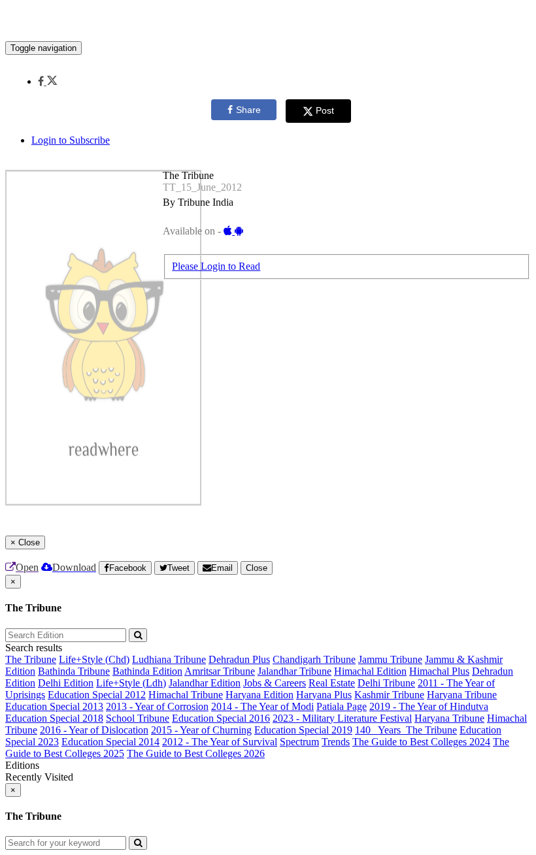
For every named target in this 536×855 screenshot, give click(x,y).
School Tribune (137, 718)
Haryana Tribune (462, 694)
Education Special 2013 (54, 706)
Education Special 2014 (110, 741)
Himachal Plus (439, 671)
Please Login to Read (216, 266)
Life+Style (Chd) (94, 659)
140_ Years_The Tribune (406, 729)
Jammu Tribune (390, 659)
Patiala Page (341, 706)
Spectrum (299, 741)
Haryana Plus (324, 694)
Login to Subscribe (70, 140)
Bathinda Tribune (74, 671)
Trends (336, 741)
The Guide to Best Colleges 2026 (196, 753)
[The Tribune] (268, 21)
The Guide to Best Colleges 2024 (421, 741)
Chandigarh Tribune (314, 659)
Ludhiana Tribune (169, 659)
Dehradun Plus (239, 659)
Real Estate (332, 682)
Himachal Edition (370, 671)
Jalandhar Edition (205, 682)
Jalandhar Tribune (294, 671)
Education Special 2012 (97, 694)
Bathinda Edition (147, 671)
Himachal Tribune (185, 694)
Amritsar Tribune (219, 671)
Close (256, 568)
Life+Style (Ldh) (131, 682)
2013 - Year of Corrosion (157, 706)
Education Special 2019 (303, 729)
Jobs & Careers (274, 682)
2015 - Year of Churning (201, 729)
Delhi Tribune (386, 682)
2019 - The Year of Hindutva (428, 706)
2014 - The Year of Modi (262, 706)
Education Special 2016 (221, 718)
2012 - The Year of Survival (219, 741)
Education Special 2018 (54, 718)
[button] (47, 81)
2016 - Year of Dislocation (94, 729)
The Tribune (30, 659)
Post (325, 110)
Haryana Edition (259, 694)
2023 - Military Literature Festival (342, 718)
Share (248, 110)
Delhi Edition (65, 682)
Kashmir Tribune (389, 694)
